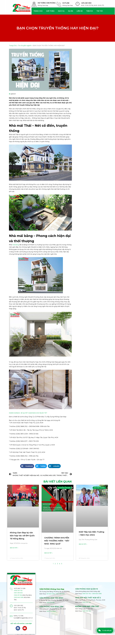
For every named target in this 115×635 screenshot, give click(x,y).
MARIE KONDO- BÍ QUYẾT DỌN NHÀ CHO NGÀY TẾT (28, 413)
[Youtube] (24, 628)
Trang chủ (38, 11)
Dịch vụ (61, 11)
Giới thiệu (50, 11)
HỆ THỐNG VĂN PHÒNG (47, 3)
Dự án (70, 11)
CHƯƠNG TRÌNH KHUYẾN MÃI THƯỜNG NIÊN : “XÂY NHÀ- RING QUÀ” (56, 541)
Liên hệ (80, 11)
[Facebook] (18, 628)
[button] (27, 466)
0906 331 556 (18, 595)
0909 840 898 (18, 597)
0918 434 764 (18, 590)
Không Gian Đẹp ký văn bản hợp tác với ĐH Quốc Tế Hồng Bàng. (22, 535)
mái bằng (15, 245)
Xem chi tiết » (14, 547)
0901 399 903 (18, 593)
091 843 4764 (50, 594)
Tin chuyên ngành (24, 45)
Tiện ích (89, 11)
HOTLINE (65, 3)
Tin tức (99, 11)
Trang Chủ (13, 45)
